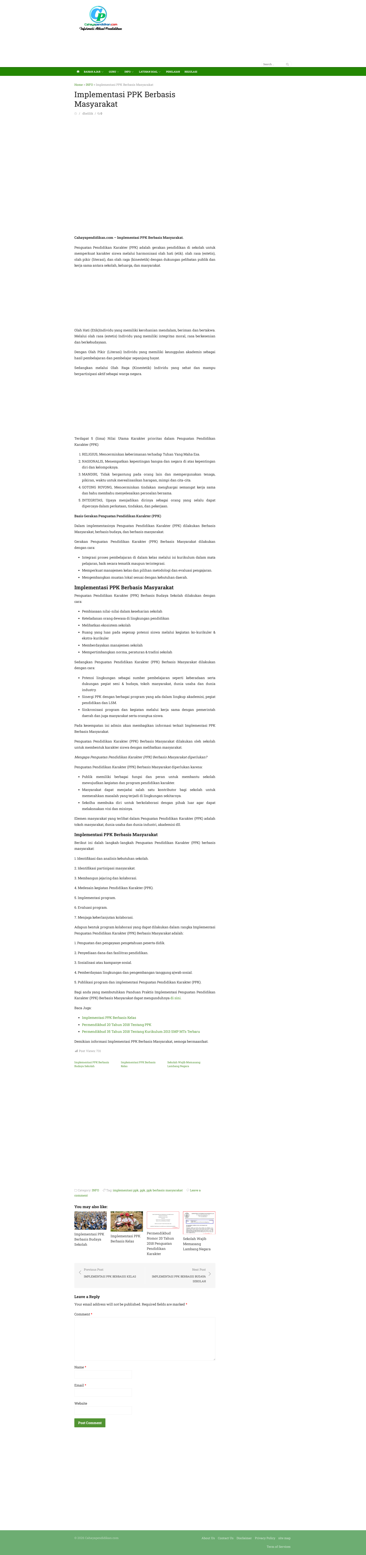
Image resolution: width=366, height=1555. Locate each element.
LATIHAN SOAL (148, 71)
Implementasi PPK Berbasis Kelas (109, 1017)
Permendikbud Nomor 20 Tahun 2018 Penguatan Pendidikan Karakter (160, 1243)
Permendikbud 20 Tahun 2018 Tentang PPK (116, 1024)
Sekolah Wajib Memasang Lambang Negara (183, 1064)
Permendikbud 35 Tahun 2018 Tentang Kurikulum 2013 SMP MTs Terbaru (141, 1031)
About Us (208, 1538)
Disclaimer (244, 1538)
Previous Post (110, 1272)
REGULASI (191, 71)
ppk (142, 1190)
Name (80, 1367)
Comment (83, 1314)
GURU (112, 71)
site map (284, 1538)
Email (80, 1385)
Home (78, 85)
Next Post (179, 1275)
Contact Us (226, 1538)
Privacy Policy (265, 1538)
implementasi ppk (126, 1190)
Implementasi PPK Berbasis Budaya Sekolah (91, 1064)
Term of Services (279, 1547)
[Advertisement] (220, 28)
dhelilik (87, 113)
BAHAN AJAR (92, 71)
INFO (127, 71)
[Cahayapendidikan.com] (78, 71)
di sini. (175, 998)
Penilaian (173, 71)
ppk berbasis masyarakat (165, 1190)
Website (80, 1403)
